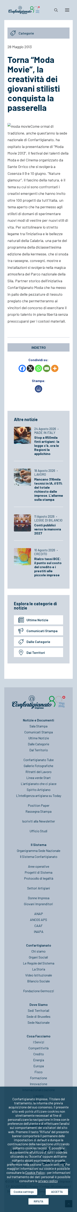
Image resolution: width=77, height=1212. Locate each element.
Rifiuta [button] (38, 1201)
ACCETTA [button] (57, 1191)
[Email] (46, 368)
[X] (30, 368)
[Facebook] (22, 368)
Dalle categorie (38, 642)
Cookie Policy (35, 1172)
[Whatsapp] (38, 368)
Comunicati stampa (42, 631)
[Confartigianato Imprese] (24, 10)
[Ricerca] (54, 10)
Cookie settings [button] (24, 1191)
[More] (54, 368)
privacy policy (48, 1181)
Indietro (38, 347)
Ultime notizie (37, 620)
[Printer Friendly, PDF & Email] (38, 391)
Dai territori (36, 652)
